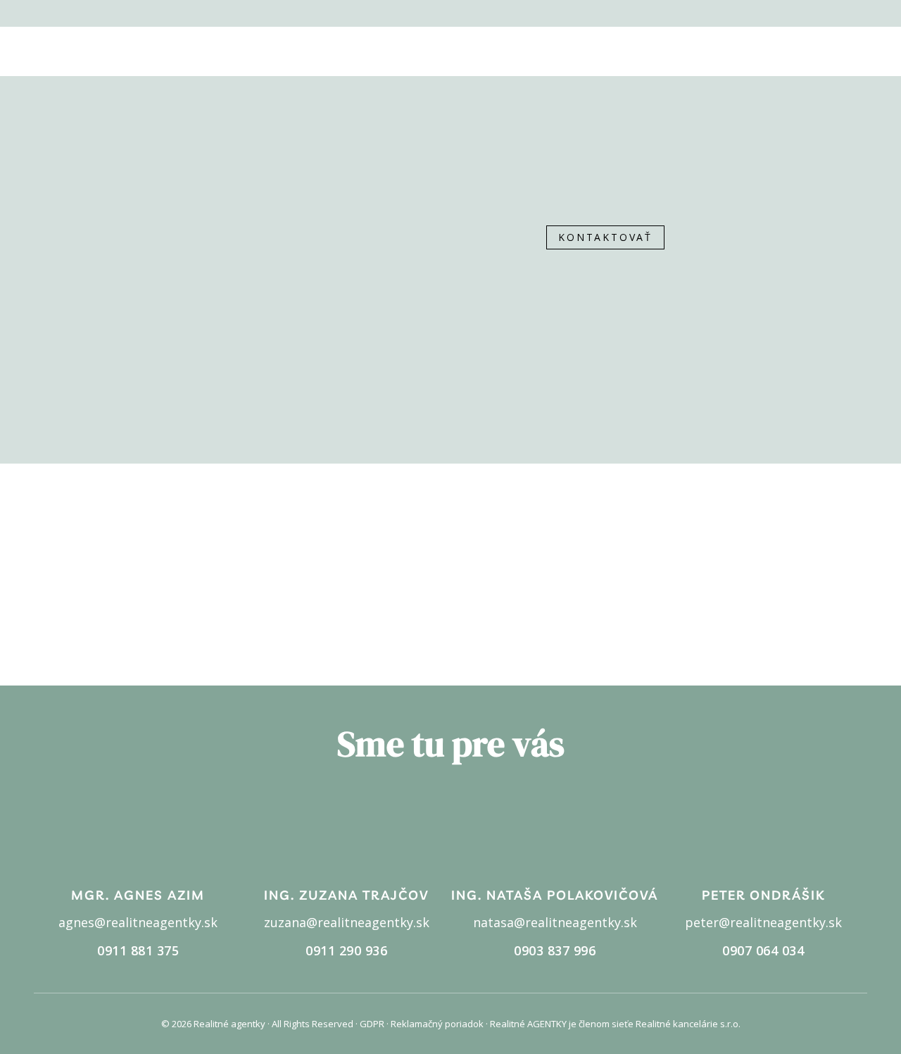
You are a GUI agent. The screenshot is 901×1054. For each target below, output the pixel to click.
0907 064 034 (763, 950)
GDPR (372, 1023)
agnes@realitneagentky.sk (138, 922)
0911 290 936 (346, 950)
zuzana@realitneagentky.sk (346, 922)
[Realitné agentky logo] (69, 19)
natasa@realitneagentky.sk (618, 265)
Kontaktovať (605, 237)
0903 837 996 (582, 284)
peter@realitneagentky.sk (763, 922)
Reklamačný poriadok (437, 1023)
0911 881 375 (138, 950)
